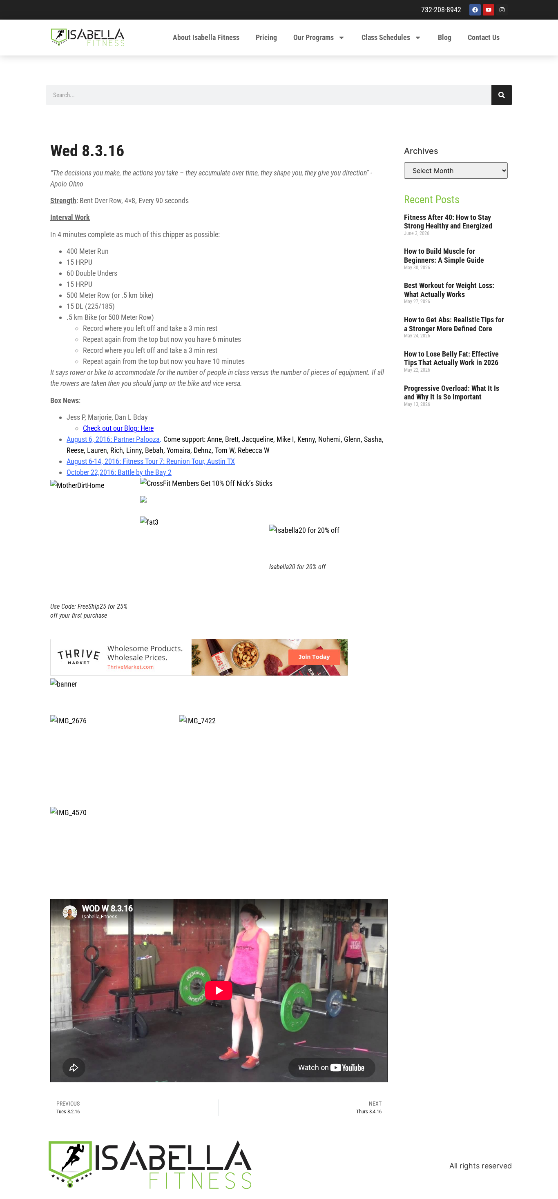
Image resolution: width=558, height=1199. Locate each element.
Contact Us (484, 37)
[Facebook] (475, 10)
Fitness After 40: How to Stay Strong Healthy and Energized (448, 221)
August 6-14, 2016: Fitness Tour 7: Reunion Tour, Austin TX (151, 461)
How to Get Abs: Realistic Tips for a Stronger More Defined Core (454, 324)
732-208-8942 (441, 9)
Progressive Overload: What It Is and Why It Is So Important (451, 392)
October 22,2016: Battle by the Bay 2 (119, 472)
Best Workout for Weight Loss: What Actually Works (449, 290)
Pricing (266, 37)
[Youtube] (488, 10)
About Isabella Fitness (206, 37)
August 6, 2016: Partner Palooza (113, 439)
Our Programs (313, 37)
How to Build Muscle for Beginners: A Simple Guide (444, 255)
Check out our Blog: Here (118, 428)
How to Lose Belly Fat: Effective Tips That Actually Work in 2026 (451, 358)
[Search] (501, 95)
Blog (444, 37)
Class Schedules (386, 37)
